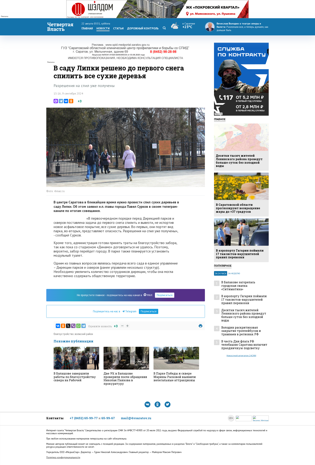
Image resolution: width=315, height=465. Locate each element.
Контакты (55, 418)
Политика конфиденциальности (63, 457)
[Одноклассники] (71, 101)
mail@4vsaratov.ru (136, 418)
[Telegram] (61, 101)
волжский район (84, 334)
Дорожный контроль (143, 28)
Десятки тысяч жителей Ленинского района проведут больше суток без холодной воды (243, 315)
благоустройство (64, 334)
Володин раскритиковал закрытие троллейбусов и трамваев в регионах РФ (241, 331)
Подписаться (164, 295)
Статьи (118, 28)
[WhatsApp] (78, 326)
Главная (87, 28)
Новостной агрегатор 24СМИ (241, 355)
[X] (68, 326)
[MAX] (56, 101)
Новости (103, 28)
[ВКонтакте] (66, 101)
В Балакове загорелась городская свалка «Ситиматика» (238, 286)
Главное (219, 119)
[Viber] (73, 326)
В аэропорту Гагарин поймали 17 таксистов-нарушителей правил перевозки (244, 299)
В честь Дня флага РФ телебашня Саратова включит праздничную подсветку (244, 345)
